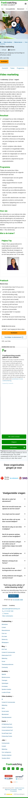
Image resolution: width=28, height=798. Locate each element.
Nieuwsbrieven (6, 630)
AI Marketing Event (7, 724)
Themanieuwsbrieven (7, 664)
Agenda (4, 674)
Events (4, 721)
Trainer (12, 68)
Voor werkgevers (6, 752)
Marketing (4, 658)
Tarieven (6, 613)
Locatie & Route (6, 692)
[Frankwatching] (8, 2)
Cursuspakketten (10, 9)
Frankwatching (6, 621)
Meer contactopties (7, 616)
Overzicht (5, 68)
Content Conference (7, 727)
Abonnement (20, 9)
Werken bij (4, 639)
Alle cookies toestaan (14, 436)
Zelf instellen (13, 447)
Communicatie (5, 743)
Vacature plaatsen (6, 755)
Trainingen (4, 680)
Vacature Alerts (6, 758)
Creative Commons (19, 788)
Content (4, 746)
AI (2, 699)
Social (3, 661)
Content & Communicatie (8, 652)
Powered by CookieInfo (7, 383)
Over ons (4, 633)
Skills (3, 708)
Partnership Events (7, 736)
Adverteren (5, 624)
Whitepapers (5, 642)
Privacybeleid (13, 791)
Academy (5, 671)
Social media (5, 711)
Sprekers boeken (6, 689)
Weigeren (14, 442)
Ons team (4, 636)
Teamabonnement (6, 717)
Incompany (5, 686)
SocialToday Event (7, 733)
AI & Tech (4, 649)
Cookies (20, 789)
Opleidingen (5, 683)
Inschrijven (4, 61)
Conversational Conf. (7, 730)
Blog (3, 646)
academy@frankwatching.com (12, 608)
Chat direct (12, 596)
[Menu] (25, 4)
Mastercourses (6, 677)
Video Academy (7, 696)
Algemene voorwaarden (11, 789)
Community (5, 667)
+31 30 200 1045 (8, 611)
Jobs (3, 740)
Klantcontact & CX (6, 655)
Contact (4, 627)
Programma (20, 68)
